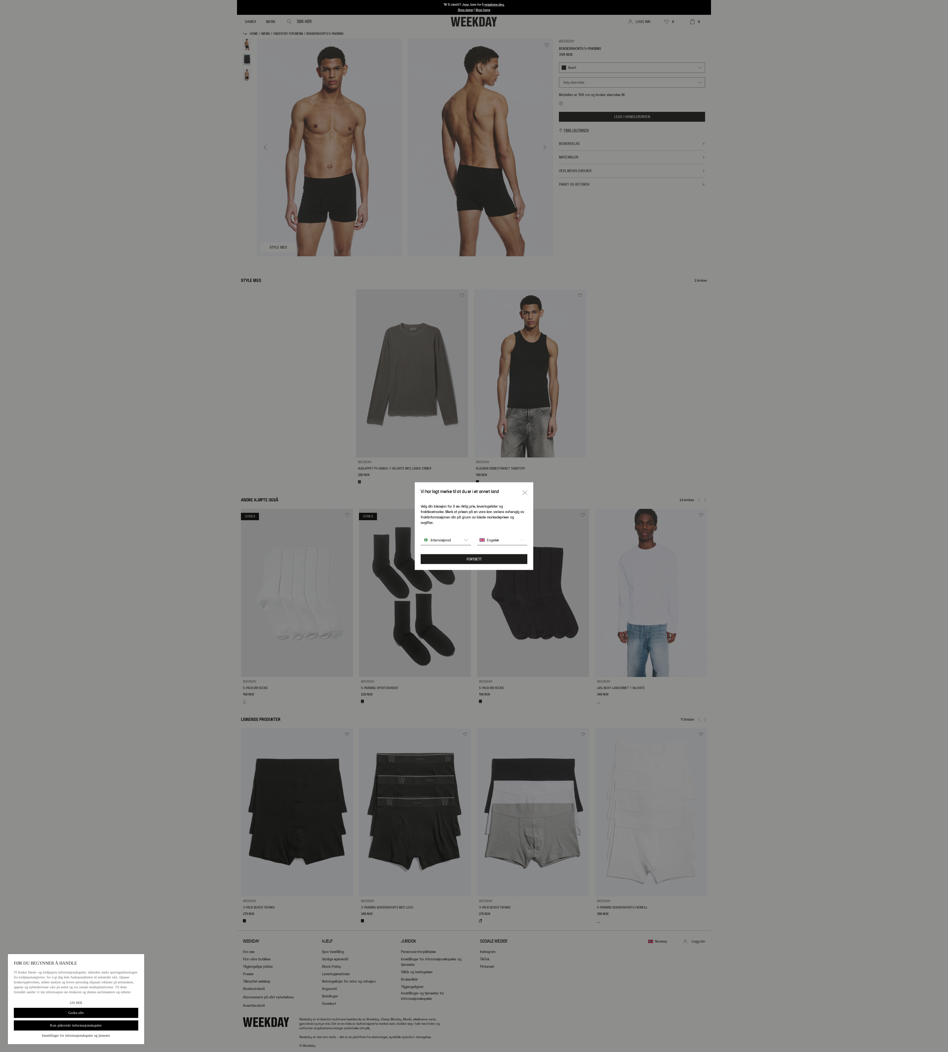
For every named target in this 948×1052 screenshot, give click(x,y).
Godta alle (76, 1013)
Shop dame (465, 10)
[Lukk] (524, 492)
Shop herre (482, 10)
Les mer (76, 1003)
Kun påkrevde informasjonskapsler (76, 1025)
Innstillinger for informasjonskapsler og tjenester (76, 1035)
